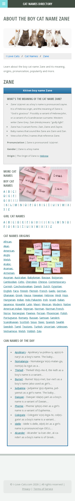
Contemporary (57, 281)
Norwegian (18, 313)
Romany (23, 317)
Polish (63, 313)
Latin (29, 304)
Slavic (41, 322)
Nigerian (28, 308)
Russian (33, 317)
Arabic (7, 264)
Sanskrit (54, 317)
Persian (41, 313)
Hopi (65, 295)
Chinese (42, 281)
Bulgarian (57, 277)
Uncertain (49, 326)
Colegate (20, 415)
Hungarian (9, 299)
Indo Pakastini (33, 299)
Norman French (55, 308)
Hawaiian (37, 295)
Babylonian (33, 277)
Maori (36, 304)
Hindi (58, 295)
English (7, 291)
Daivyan (19, 397)
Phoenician (53, 313)
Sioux (34, 322)
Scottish (24, 322)
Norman (39, 308)
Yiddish (31, 331)
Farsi (16, 291)
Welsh (21, 331)
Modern (57, 304)
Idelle (18, 423)
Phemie (19, 406)
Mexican (46, 304)
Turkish (38, 326)
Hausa (27, 295)
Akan (6, 246)
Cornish (7, 286)
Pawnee (30, 313)
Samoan (44, 317)
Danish (38, 286)
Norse (7, 313)
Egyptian (56, 286)
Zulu (39, 331)
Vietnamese (10, 331)
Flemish (33, 291)
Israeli (52, 299)
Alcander (20, 432)
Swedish (8, 326)
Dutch (46, 286)
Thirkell (19, 370)
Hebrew (44, 155)
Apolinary (20, 352)
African (7, 241)
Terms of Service (43, 489)
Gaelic (52, 291)
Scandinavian (10, 322)
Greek (19, 295)
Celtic (21, 281)
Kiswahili (20, 304)
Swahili (60, 322)
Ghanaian (8, 295)
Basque (46, 277)
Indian (20, 299)
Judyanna (20, 388)
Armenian (8, 273)
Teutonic (27, 326)
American (8, 250)
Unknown (62, 326)
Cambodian (10, 281)
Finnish (24, 291)
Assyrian (8, 277)
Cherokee (31, 281)
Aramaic (8, 268)
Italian (60, 299)
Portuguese (10, 317)
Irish (45, 299)
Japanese (8, 304)
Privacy (26, 489)
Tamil (17, 326)
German (61, 291)
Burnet (19, 379)
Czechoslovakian (23, 286)
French (43, 291)
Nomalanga (21, 361)
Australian (20, 277)
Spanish (50, 322)
